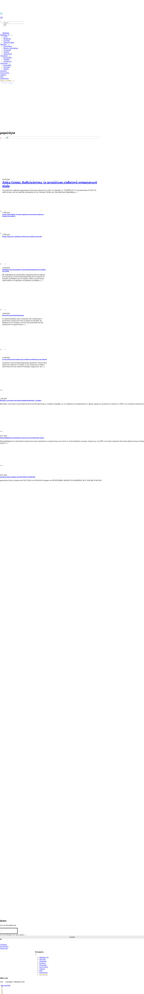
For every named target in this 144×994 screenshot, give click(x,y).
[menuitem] (2, 13)
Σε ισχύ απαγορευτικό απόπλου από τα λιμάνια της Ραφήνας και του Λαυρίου (24, 359)
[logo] (72, 6)
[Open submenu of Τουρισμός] (9, 56)
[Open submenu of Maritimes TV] (11, 35)
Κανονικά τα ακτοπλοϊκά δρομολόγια (13, 315)
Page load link (5, 985)
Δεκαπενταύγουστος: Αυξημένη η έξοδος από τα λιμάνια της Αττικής (22, 236)
